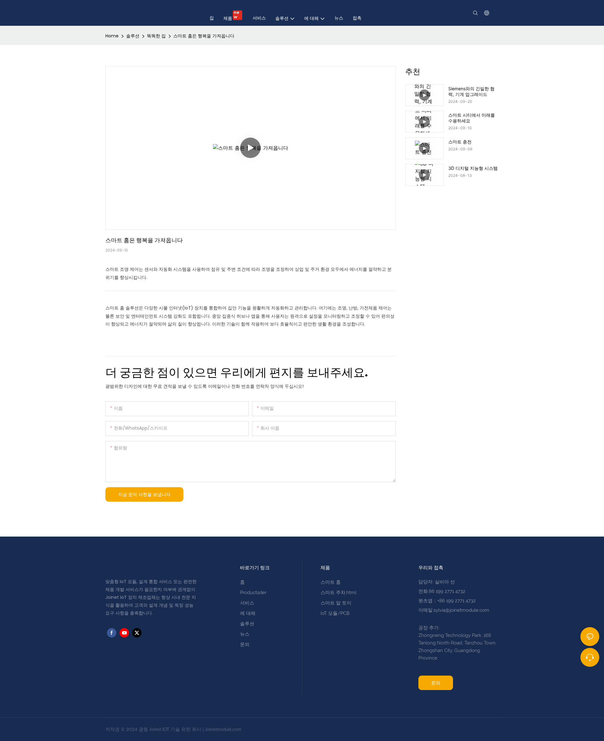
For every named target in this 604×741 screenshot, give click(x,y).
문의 (244, 644)
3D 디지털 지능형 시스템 (473, 168)
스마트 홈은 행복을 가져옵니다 (203, 36)
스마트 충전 (460, 141)
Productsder (253, 592)
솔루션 (132, 36)
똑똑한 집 (156, 36)
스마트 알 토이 (336, 603)
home (112, 36)
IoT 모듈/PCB (335, 613)
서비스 (247, 603)
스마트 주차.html (338, 592)
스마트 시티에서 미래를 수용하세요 (471, 117)
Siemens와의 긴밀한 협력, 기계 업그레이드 (471, 91)
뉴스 (244, 634)
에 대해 (247, 613)
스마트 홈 (331, 582)
